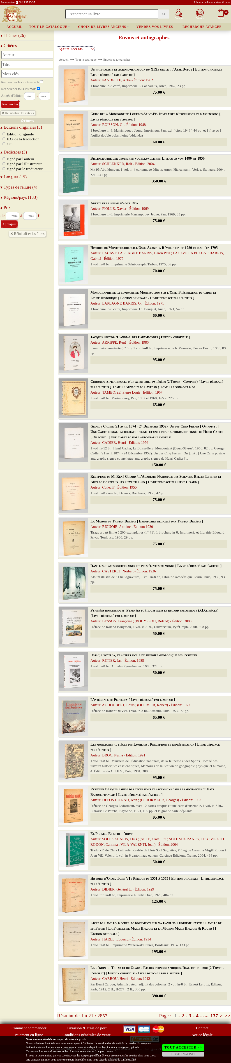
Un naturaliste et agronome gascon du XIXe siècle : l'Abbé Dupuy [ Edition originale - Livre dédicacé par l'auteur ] (157, 74)
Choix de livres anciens (102, 26)
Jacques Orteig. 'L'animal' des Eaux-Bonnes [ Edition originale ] (140, 339)
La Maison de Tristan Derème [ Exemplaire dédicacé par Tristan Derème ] (146, 524)
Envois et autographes (116, 59)
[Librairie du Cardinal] (14, 13)
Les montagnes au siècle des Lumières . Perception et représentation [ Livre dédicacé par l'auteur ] (155, 749)
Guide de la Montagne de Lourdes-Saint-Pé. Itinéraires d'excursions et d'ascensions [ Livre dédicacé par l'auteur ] (155, 119)
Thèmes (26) (12, 35)
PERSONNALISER (183, 1054)
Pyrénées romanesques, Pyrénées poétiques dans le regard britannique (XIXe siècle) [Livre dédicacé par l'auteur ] (154, 615)
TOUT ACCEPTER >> (183, 1047)
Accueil (14, 26)
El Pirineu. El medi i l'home (157, 839)
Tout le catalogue (48, 26)
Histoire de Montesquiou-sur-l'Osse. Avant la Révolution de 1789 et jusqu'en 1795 (157, 253)
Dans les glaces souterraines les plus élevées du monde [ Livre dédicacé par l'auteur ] (156, 568)
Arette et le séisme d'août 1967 (119, 205)
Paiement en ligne (29, 1035)
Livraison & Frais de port (87, 1028)
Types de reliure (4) (18, 187)
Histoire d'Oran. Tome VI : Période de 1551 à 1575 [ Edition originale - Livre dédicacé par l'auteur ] (157, 883)
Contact (202, 1028)
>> (227, 1015)
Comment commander (29, 1028)
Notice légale (202, 1035)
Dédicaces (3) (13, 152)
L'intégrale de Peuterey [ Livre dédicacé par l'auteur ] (140, 702)
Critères (8, 45)
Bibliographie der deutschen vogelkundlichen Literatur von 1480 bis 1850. (148, 161)
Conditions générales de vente (86, 1035)
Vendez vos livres (154, 26)
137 (214, 1015)
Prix (5, 207)
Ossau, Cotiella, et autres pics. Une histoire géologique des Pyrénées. (144, 657)
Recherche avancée (202, 26)
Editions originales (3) (21, 127)
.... (206, 1015)
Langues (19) (13, 177)
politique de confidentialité (122, 1059)
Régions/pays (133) (18, 197)
